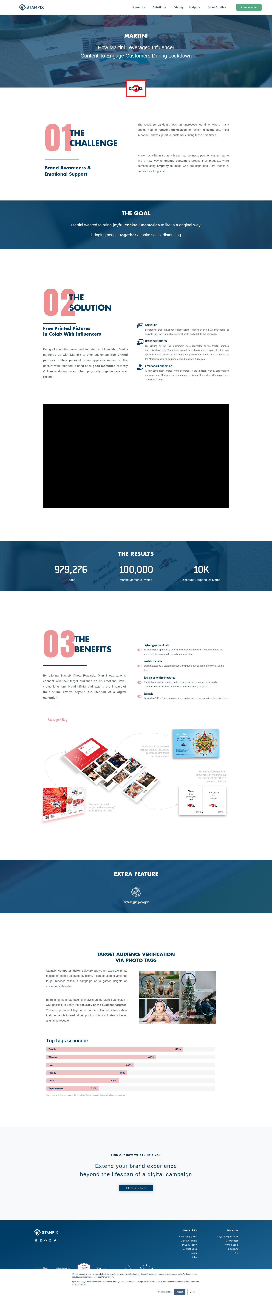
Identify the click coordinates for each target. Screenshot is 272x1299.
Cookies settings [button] (165, 1291)
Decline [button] (193, 1291)
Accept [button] (180, 1291)
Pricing (178, 7)
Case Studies (217, 7)
